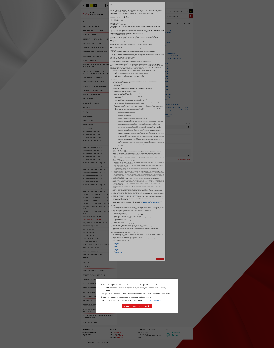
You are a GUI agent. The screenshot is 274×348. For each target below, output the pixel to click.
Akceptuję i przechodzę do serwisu (137, 306)
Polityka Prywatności (153, 300)
